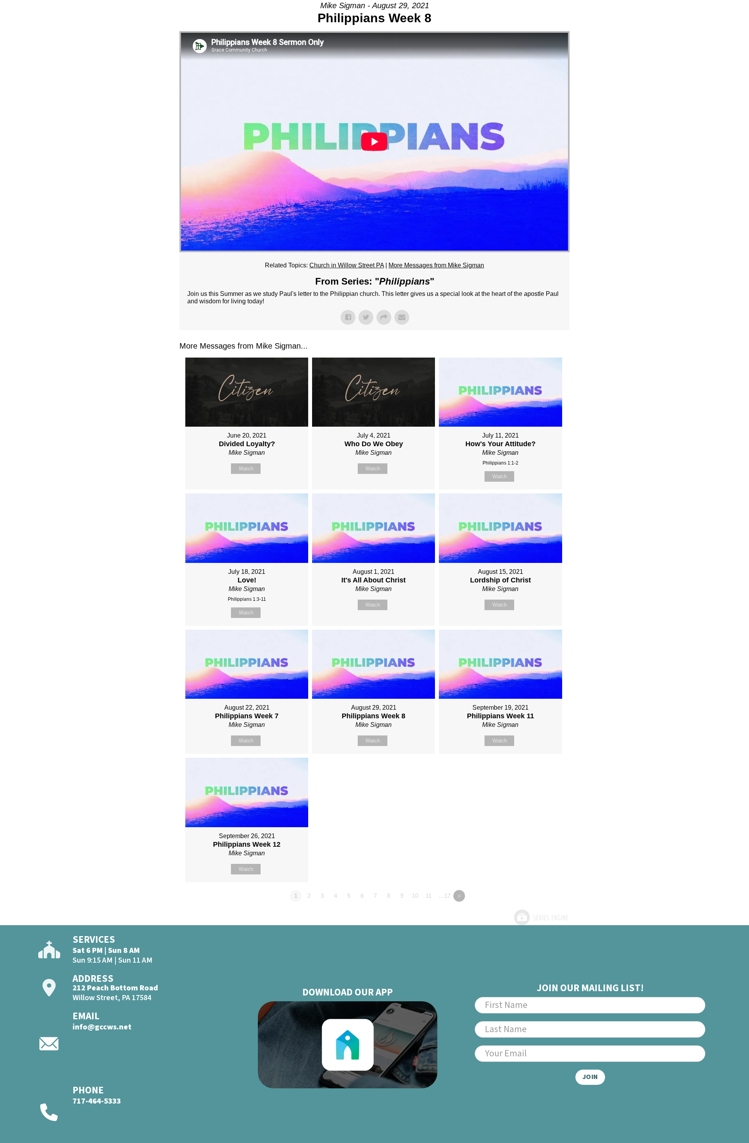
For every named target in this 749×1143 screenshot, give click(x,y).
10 (415, 895)
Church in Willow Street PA (346, 265)
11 (428, 895)
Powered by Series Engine (541, 917)
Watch (246, 469)
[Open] (700, 27)
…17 (444, 895)
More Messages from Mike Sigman (436, 265)
